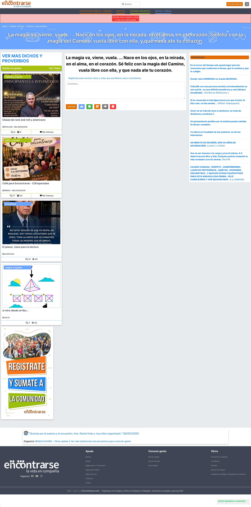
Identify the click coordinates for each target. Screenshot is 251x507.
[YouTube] (36, 476)
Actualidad (10, 204)
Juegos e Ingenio (13, 267)
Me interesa (47, 132)
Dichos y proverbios (37, 26)
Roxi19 (226, 159)
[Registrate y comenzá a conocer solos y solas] (31, 372)
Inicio (4, 26)
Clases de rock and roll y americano (23, 119)
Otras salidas (62, 441)
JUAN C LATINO (216, 145)
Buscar (88, 457)
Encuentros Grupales (219, 457)
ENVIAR (71, 106)
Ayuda (88, 461)
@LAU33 (6, 317)
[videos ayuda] (247, 4)
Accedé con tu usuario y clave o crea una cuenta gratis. (125, 18)
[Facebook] (31, 476)
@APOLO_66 (7, 127)
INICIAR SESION (235, 4)
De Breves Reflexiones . (216, 92)
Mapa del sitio (91, 474)
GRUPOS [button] (120, 11)
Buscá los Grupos (218, 470)
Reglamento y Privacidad (95, 466)
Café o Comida (12, 140)
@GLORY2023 (8, 254)
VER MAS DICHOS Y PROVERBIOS (22, 58)
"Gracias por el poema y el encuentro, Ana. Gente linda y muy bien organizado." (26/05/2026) (84, 433)
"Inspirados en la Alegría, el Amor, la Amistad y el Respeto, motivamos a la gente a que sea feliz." (142, 491)
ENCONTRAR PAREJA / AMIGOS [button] (96, 11)
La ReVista (215, 461)
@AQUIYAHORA (43, 441)
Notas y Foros (17, 26)
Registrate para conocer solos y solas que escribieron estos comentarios (105, 78)
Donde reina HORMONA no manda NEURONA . (214, 79)
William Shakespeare (228, 103)
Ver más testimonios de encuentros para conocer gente (101, 441)
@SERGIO (6, 190)
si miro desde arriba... (15, 310)
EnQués (214, 466)
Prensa (88, 483)
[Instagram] (40, 476)
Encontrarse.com (90, 490)
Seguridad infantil (92, 470)
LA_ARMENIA (236, 179)
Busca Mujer (153, 466)
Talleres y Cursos (13, 76)
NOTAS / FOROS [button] (163, 11)
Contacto (89, 478)
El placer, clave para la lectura (20, 247)
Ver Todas (54, 68)
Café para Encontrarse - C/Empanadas (25, 183)
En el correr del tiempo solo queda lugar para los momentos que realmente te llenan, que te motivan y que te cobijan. (219, 68)
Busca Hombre (154, 461)
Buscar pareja (153, 457)
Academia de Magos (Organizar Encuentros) (228, 474)
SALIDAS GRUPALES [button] (140, 11)
